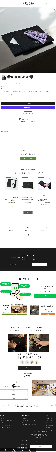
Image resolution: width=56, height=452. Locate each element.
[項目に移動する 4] (15, 77)
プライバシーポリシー (43, 405)
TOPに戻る (36, 406)
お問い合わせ (29, 406)
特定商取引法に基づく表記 (30, 405)
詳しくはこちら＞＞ (41, 437)
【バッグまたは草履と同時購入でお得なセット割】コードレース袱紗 (28, 200)
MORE (14, 390)
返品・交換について (28, 238)
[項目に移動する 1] (4, 77)
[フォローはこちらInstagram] (22, 440)
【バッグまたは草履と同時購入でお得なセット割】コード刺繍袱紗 (44, 200)
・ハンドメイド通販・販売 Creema (29, 424)
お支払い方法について (46, 230)
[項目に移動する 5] (19, 77)
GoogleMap (14, 398)
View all (28, 212)
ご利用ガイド (4, 405)
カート (30, 451)
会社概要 (21, 405)
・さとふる (24, 418)
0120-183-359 (33, 119)
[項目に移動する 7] (27, 77)
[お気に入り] (5, 3)
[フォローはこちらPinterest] (26, 440)
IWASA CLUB (49, 420)
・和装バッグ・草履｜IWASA (6, 427)
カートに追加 (28, 103)
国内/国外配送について (51, 422)
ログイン (48, 427)
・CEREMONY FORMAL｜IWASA (7, 425)
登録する (41, 446)
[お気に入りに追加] (16, 178)
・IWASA (2, 418)
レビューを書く (28, 158)
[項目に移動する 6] (23, 77)
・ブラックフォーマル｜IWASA (6, 420)
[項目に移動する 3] (12, 77)
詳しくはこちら (29, 367)
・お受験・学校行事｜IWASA (6, 422)
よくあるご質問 (13, 405)
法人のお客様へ (20, 406)
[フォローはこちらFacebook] (19, 440)
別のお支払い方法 (28, 111)
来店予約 (14, 394)
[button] (42, 3)
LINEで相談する (45, 296)
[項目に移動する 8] (31, 77)
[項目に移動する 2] (8, 77)
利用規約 (52, 405)
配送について (28, 230)
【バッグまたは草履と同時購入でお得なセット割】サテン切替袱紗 (11, 200)
